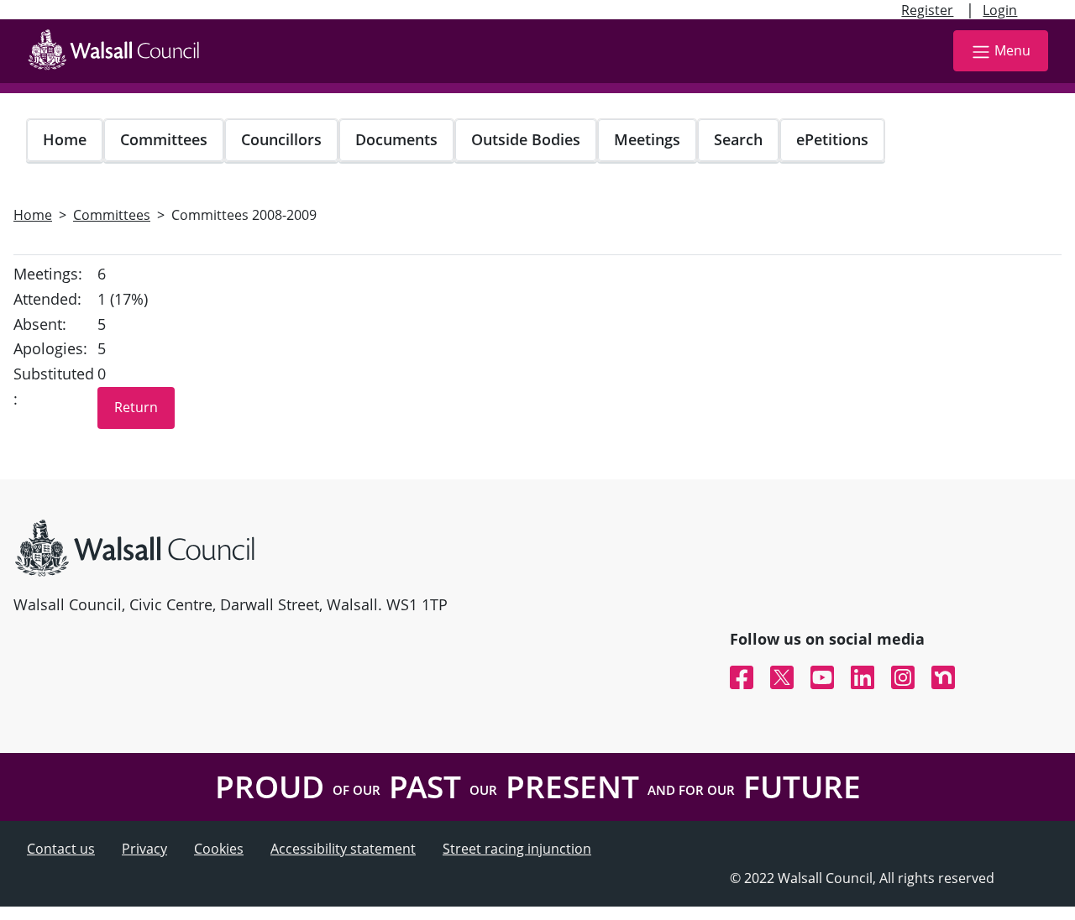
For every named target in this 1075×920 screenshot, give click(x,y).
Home (65, 139)
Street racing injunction (517, 848)
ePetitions (832, 139)
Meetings (647, 139)
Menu (1012, 50)
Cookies (219, 848)
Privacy (144, 848)
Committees (163, 139)
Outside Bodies (525, 139)
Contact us (61, 848)
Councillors (281, 139)
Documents (396, 139)
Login (1000, 10)
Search (738, 139)
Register (927, 10)
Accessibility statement (343, 848)
